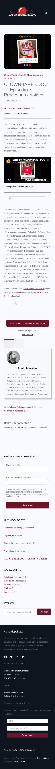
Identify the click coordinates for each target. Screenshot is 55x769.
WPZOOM (20, 762)
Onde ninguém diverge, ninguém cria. (20, 528)
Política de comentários (13, 692)
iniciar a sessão (17, 427)
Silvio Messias (27, 368)
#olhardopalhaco (13, 631)
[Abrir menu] (40, 12)
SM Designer (42, 758)
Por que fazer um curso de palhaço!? (19, 543)
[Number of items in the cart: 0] (45, 12)
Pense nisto (8, 592)
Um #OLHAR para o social (16, 678)
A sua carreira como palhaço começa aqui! (27, 323)
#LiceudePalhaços (22, 411)
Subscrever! (28, 505)
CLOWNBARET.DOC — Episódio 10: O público (25, 559)
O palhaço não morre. (13, 535)
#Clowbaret (9, 411)
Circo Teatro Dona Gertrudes (16, 671)
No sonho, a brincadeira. (14, 551)
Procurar (44, 612)
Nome (13, 465)
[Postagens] (19, 343)
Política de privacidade (13, 696)
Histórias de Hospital (13, 581)
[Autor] (9, 343)
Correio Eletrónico (19, 477)
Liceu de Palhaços (34, 407)
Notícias (7, 588)
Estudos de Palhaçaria (18, 75)
